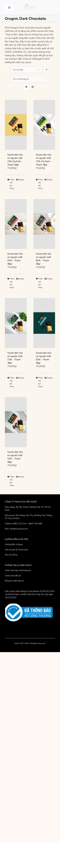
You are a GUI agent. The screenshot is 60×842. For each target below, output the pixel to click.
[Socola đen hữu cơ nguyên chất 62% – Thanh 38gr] (44, 323)
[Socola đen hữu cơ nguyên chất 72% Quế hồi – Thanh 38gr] (16, 125)
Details (21, 179)
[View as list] (33, 87)
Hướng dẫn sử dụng (14, 544)
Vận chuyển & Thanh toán (16, 549)
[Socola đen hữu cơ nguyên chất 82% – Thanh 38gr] (44, 224)
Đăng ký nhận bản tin (14, 580)
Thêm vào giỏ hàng (12, 184)
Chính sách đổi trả (13, 575)
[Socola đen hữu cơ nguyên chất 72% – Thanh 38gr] (16, 323)
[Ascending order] (46, 69)
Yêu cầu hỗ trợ (11, 554)
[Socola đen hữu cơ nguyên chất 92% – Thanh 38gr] (16, 224)
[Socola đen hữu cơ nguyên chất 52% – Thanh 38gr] (16, 422)
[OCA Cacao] (30, 3)
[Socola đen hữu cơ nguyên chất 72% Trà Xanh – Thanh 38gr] (44, 125)
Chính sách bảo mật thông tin (18, 570)
